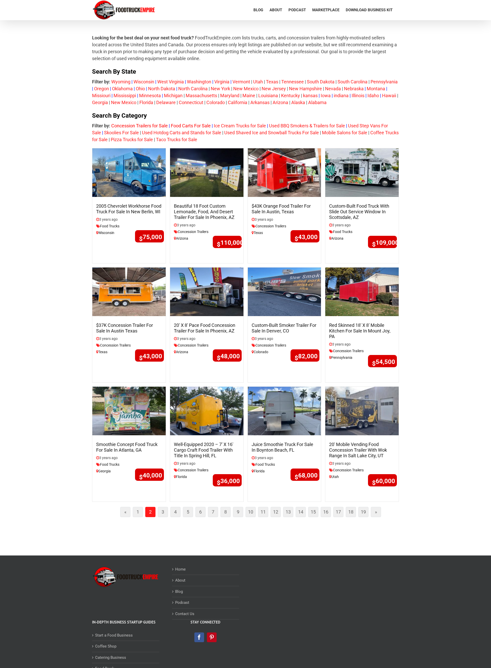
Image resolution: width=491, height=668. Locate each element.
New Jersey (274, 88)
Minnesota (150, 95)
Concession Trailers (193, 232)
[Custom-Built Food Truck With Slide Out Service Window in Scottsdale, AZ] (362, 172)
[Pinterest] (212, 637)
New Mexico (246, 88)
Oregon (101, 88)
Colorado (215, 102)
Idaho (373, 95)
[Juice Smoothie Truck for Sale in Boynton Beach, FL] (284, 410)
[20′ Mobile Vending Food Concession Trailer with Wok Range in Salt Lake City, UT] (362, 410)
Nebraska (354, 88)
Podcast (182, 602)
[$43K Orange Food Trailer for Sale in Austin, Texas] (284, 172)
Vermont (241, 81)
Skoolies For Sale (121, 132)
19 (365, 513)
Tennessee (292, 81)
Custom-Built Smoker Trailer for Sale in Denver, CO (284, 327)
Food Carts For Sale (191, 125)
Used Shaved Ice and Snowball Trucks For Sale (271, 132)
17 (339, 513)
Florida (146, 102)
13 (289, 513)
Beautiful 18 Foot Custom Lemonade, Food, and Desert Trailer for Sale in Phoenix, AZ (204, 211)
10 (252, 513)
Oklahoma (122, 88)
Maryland (229, 95)
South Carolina (352, 81)
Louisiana (268, 95)
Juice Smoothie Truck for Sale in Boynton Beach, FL (282, 447)
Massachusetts (201, 95)
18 (352, 513)
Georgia (100, 102)
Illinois (358, 95)
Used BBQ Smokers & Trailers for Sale (307, 125)
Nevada (333, 88)
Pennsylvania (384, 81)
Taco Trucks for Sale (176, 139)
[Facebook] (199, 637)
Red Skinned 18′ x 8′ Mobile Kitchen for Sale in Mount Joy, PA (359, 330)
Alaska (298, 102)
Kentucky (290, 95)
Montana (376, 88)
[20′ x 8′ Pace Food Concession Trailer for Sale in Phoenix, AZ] (206, 291)
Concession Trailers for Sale (139, 125)
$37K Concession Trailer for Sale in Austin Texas (124, 327)
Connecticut (191, 102)
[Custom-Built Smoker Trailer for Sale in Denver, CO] (284, 291)
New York (220, 88)
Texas (272, 81)
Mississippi (125, 95)
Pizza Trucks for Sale (132, 139)
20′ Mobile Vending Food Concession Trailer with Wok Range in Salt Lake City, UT (358, 450)
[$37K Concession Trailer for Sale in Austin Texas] (129, 291)
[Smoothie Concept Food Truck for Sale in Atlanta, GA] (129, 410)
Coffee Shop (105, 646)
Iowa (326, 95)
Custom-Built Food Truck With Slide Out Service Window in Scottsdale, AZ (359, 211)
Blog (179, 591)
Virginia (221, 81)
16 (327, 513)
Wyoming (120, 81)
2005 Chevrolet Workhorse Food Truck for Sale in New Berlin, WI (128, 208)
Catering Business (110, 657)
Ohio (140, 88)
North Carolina (193, 88)
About (180, 580)
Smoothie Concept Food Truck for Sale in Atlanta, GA (127, 447)
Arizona (280, 102)
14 (302, 513)
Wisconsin (143, 81)
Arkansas (260, 102)
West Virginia (170, 81)
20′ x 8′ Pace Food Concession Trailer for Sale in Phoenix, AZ (204, 327)
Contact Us (184, 613)
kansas (310, 95)
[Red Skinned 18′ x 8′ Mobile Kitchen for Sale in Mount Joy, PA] (362, 291)
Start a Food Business (114, 635)
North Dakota (161, 88)
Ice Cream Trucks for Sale (240, 125)
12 (277, 513)
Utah (258, 81)
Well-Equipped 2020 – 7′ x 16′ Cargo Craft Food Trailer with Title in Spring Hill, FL (203, 450)
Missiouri (101, 95)
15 (314, 513)
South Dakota (320, 81)
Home (180, 569)
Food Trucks (109, 226)
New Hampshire (305, 88)
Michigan (173, 95)
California (237, 102)
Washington (199, 81)
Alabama (317, 102)
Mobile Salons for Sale (344, 132)
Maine (248, 95)
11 (264, 513)
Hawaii (389, 95)
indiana (341, 95)
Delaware (166, 102)
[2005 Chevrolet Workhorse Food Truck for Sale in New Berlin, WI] (129, 172)
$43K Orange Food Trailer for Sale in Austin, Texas (281, 208)
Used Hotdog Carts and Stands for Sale (181, 132)
